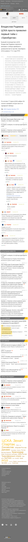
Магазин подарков (6, 490)
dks (7, 235)
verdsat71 (8, 212)
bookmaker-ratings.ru (7, 111)
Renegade (8, 407)
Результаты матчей (6, 488)
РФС (20, 445)
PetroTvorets (8, 396)
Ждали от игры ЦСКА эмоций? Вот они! (11, 369)
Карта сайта (4, 492)
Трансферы (8, 1)
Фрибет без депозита (5, 5)
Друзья (15, 21)
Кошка (11, 161)
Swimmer (12, 153)
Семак (2, 454)
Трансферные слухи (11, 456)
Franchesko (8, 142)
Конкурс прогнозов (5, 3)
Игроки (17, 3)
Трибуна (3, 485)
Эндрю (7, 430)
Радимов (9, 109)
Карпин (19, 450)
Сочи (13, 458)
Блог (15, 17)
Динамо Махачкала (22, 461)
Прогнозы (4, 489)
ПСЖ (23, 456)
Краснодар (17, 452)
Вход (25, 9)
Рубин (17, 445)
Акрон (15, 461)
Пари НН (11, 461)
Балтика (7, 458)
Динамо (5, 449)
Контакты (4, 475)
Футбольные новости (6, 482)
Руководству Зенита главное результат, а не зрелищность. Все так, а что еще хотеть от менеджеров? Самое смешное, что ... (13, 411)
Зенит (18, 441)
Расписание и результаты (17, 1)
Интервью (4, 483)
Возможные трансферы (11, 454)
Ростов (23, 450)
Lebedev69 (8, 385)
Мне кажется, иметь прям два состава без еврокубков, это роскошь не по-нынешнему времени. (13, 399)
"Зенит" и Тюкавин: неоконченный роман (11, 356)
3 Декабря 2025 (16, 142)
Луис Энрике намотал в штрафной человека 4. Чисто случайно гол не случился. (13, 387)
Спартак (8, 444)
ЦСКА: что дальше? (6, 350)
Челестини (15, 463)
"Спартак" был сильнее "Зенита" (9, 362)
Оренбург (14, 109)
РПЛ (18, 109)
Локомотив (7, 447)
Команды (12, 3)
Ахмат (21, 458)
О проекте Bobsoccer (6, 468)
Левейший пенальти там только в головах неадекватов (13, 422)
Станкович (9, 463)
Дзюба (2, 458)
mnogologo (8, 224)
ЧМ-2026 (4, 463)
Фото (24, 17)
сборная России (20, 447)
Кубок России (22, 454)
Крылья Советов (6, 452)
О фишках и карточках (6, 471)
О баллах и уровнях (6, 472)
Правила (2, 1)
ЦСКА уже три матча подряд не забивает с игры (13, 345)
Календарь (4, 486)
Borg (7, 135)
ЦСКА (4, 109)
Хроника (4, 17)
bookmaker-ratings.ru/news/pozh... (13, 195)
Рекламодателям (5, 474)
